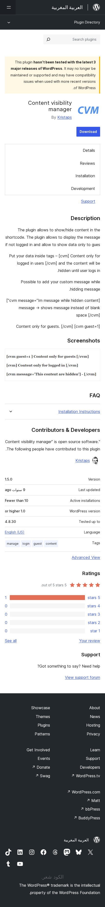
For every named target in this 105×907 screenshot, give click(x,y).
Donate (41, 767)
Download (88, 132)
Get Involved (38, 749)
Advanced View (86, 557)
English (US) (14, 532)
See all (11, 640)
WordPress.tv (85, 775)
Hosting (93, 725)
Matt (93, 800)
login (26, 543)
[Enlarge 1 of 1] (93, 355)
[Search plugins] (48, 39)
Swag (42, 775)
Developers (90, 767)
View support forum (82, 677)
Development (83, 188)
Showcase (40, 707)
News (95, 716)
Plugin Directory (87, 22)
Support (88, 201)
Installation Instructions (79, 411)
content (51, 543)
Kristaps (64, 117)
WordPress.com (83, 791)
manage (13, 543)
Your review (89, 640)
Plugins (44, 725)
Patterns (42, 733)
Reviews (87, 163)
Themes (43, 716)
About (94, 707)
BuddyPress (87, 817)
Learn (95, 749)
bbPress (90, 809)
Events (44, 758)
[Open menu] (8, 7)
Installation (85, 175)
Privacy (93, 733)
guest (37, 543)
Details (89, 150)
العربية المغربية (76, 839)
